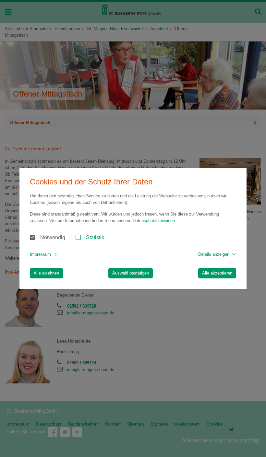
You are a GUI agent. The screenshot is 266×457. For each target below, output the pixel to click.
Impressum (40, 254)
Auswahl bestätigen (130, 273)
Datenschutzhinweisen (154, 220)
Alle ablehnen (46, 273)
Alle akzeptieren (217, 273)
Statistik (95, 237)
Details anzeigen (213, 254)
